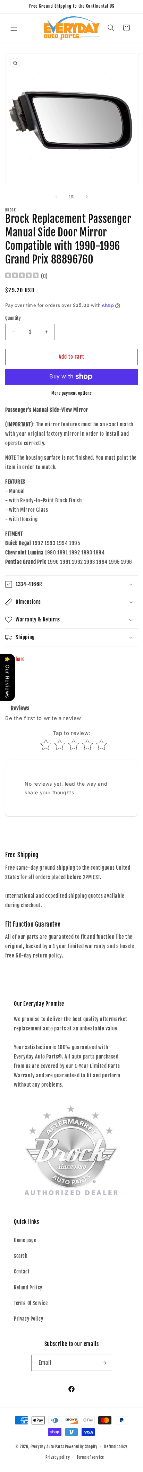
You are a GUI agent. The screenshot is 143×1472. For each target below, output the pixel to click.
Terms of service (90, 1457)
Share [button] (19, 659)
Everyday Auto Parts (47, 1446)
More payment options (71, 393)
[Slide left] (56, 196)
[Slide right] (86, 196)
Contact (22, 1271)
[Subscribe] (104, 1363)
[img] (22, 276)
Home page (25, 1240)
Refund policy (115, 1446)
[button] (14, 27)
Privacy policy (57, 1457)
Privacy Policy (28, 1319)
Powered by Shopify (81, 1446)
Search (21, 1256)
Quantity (13, 318)
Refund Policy (28, 1287)
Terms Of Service (31, 1303)
